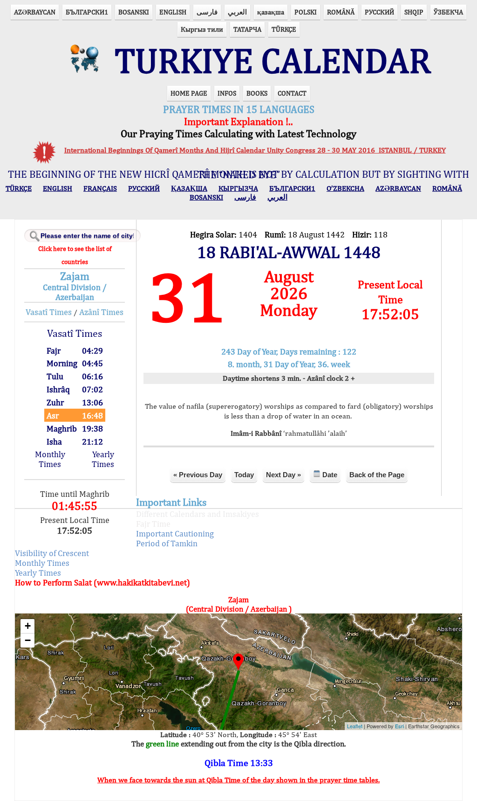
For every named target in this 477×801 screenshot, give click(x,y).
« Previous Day (197, 475)
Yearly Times (103, 459)
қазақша (270, 12)
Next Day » (283, 475)
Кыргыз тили (202, 29)
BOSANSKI (133, 12)
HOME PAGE (188, 93)
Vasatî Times (49, 312)
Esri (399, 726)
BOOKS (256, 93)
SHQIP (413, 12)
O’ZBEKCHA (345, 188)
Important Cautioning (175, 533)
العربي (237, 12)
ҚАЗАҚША (189, 188)
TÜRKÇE (284, 29)
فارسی (207, 12)
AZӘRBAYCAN (34, 12)
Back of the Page (376, 475)
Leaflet (354, 726)
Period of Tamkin (167, 543)
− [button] (28, 640)
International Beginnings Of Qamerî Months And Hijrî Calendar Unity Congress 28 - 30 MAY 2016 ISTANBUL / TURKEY (255, 150)
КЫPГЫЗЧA (238, 188)
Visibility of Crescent (52, 553)
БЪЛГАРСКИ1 (87, 12)
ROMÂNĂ (340, 12)
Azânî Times (101, 312)
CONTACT (292, 93)
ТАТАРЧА (247, 29)
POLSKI (305, 12)
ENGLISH (172, 12)
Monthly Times (50, 459)
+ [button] (28, 626)
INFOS (227, 93)
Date (328, 475)
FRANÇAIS (100, 188)
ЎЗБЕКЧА (448, 12)
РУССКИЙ (379, 12)
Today (244, 475)
